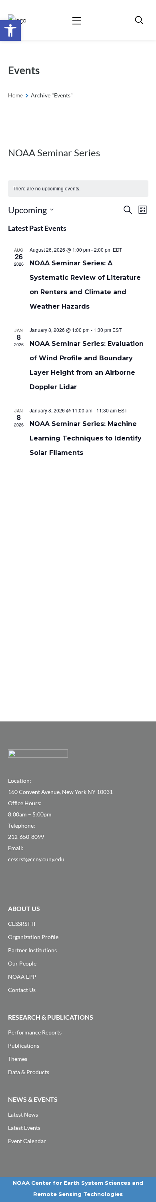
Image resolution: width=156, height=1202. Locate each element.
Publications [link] (23, 1045)
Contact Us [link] (22, 989)
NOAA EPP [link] (22, 976)
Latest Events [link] (24, 1127)
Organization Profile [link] (33, 936)
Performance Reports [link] (35, 1032)
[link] (10, 30)
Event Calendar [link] (27, 1140)
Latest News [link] (23, 1114)
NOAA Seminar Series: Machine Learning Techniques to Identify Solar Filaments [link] (86, 438)
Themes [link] (17, 1058)
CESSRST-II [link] (21, 923)
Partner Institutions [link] (32, 950)
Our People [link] (22, 963)
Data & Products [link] (28, 1072)
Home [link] (15, 95)
